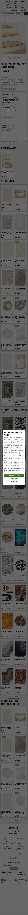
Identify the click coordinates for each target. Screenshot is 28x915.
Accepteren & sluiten (14, 476)
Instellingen (14, 482)
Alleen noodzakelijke (14, 479)
